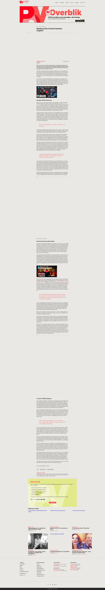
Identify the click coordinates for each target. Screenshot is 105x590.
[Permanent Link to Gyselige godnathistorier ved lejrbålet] (60, 541)
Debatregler (39, 571)
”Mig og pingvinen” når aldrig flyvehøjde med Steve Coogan (37, 529)
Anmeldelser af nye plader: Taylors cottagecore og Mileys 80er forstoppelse (37, 552)
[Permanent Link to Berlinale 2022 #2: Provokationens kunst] (60, 518)
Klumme (79, 529)
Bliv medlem (39, 573)
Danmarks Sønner (42, 469)
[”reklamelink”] (52, 14)
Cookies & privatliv (40, 576)
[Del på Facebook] (63, 61)
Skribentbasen (22, 573)
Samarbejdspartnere (41, 570)
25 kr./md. (52, 502)
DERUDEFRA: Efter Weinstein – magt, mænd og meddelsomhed (81, 552)
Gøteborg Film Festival (50, 469)
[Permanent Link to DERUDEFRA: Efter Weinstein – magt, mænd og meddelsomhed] (82, 541)
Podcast (21, 568)
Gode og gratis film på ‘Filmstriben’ (81, 528)
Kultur (37, 26)
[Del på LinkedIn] (64, 61)
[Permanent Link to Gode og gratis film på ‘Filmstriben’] (82, 518)
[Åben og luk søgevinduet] (84, 2)
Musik (35, 555)
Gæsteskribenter (40, 568)
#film (37, 469)
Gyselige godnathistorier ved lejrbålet (59, 551)
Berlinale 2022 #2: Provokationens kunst (59, 529)
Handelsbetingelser (40, 574)
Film (39, 26)
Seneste (21, 565)
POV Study (22, 570)
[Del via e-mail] (66, 61)
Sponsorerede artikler (24, 571)
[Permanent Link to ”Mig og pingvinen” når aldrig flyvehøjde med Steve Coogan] (38, 518)
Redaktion (39, 565)
